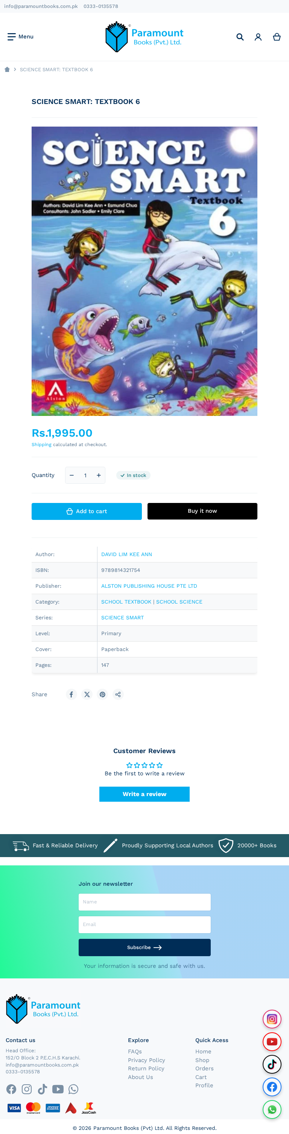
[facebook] (11, 1089)
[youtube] (57, 1089)
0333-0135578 (101, 6)
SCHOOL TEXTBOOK (126, 602)
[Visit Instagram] (272, 1019)
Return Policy (146, 1068)
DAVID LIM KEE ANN (126, 554)
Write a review (144, 794)
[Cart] (277, 37)
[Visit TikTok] (272, 1064)
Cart (201, 1077)
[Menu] (20, 36)
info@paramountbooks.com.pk (41, 6)
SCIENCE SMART (122, 617)
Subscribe (139, 947)
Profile (204, 1085)
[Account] (258, 37)
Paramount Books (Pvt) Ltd (128, 1128)
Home (203, 1051)
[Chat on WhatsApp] (272, 1109)
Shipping (42, 444)
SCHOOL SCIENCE (179, 602)
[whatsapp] (73, 1089)
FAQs (135, 1051)
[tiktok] (42, 1089)
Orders (204, 1068)
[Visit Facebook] (272, 1086)
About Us (140, 1077)
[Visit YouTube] (272, 1041)
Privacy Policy (146, 1060)
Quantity (43, 475)
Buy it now (202, 510)
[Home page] (7, 69)
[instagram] (27, 1089)
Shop (202, 1060)
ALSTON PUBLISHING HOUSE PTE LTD (149, 586)
